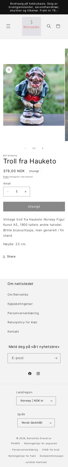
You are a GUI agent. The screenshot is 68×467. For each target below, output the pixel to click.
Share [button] (11, 256)
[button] (8, 26)
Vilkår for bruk (51, 449)
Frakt (6, 176)
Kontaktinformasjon (51, 455)
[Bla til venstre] (25, 148)
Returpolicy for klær (22, 322)
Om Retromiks (18, 294)
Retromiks (33, 438)
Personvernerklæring (23, 313)
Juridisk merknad (36, 462)
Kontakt (13, 331)
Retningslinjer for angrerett (40, 443)
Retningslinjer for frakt (22, 455)
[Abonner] (55, 358)
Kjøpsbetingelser (20, 304)
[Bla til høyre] (43, 148)
